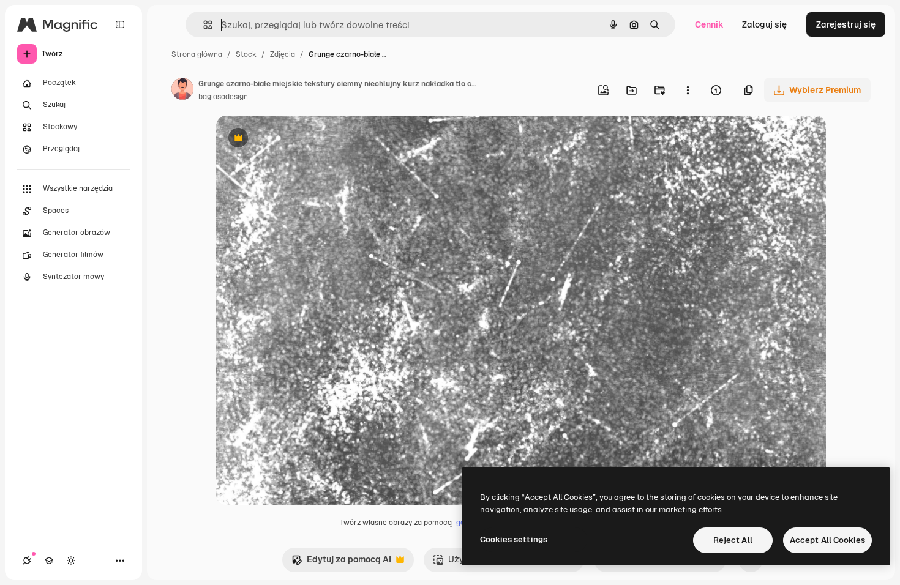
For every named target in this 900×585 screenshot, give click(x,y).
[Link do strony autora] (182, 90)
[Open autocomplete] (203, 24)
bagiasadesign (223, 97)
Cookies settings (513, 539)
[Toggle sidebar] (120, 24)
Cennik (709, 24)
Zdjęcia (282, 54)
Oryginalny (300, 139)
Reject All (732, 540)
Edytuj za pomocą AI (341, 563)
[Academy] (49, 560)
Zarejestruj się (846, 24)
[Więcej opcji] (687, 90)
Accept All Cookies (827, 540)
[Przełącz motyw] (71, 560)
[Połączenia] (27, 560)
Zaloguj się (764, 24)
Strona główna (196, 54)
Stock (246, 54)
